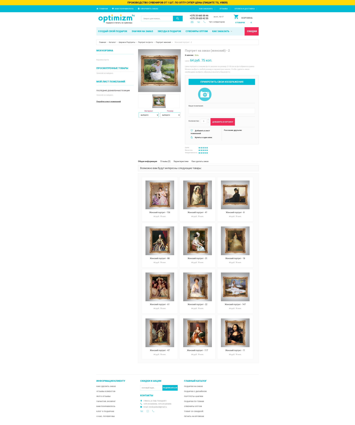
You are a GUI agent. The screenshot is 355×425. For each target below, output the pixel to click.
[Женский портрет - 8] (235, 195)
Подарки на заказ (193, 386)
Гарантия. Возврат (106, 401)
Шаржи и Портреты (127, 42)
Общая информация (147, 161)
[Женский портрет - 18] (235, 240)
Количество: (194, 121)
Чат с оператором (217, 22)
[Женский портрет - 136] (159, 195)
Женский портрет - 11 (235, 350)
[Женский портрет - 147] (235, 287)
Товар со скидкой (193, 411)
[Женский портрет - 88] (159, 240)
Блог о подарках (105, 411)
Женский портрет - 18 (235, 258)
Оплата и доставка (244, 9)
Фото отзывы (103, 396)
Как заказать (206, 9)
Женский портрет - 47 (160, 350)
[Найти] (178, 18)
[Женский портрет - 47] (159, 332)
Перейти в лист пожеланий (108, 101)
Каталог (112, 42)
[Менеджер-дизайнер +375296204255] (205, 22)
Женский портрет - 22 (197, 304)
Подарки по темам (194, 401)
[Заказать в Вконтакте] (198, 22)
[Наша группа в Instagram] (147, 411)
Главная (103, 9)
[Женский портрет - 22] (197, 287)
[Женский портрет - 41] (197, 195)
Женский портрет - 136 (159, 212)
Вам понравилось (124, 9)
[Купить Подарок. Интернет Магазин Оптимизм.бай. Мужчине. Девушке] (116, 19)
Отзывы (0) (165, 161)
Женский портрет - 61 (160, 304)
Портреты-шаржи (193, 396)
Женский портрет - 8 (235, 212)
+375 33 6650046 (150, 404)
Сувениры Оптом (193, 406)
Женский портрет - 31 (197, 258)
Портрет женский (163, 42)
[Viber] (153, 411)
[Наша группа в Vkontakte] (141, 411)
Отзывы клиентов (105, 391)
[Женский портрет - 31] (197, 240)
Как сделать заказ (200, 161)
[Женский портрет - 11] (235, 332)
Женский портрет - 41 (197, 212)
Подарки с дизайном (195, 391)
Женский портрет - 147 (235, 304)
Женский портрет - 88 (160, 258)
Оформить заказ (149, 9)
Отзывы (224, 9)
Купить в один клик (203, 137)
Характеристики (181, 161)
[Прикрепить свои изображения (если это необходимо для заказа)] (204, 95)
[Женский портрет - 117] (197, 332)
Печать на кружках (194, 416)
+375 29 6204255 (164, 404)
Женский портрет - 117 (197, 350)
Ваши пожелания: (196, 106)
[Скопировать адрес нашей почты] (192, 22)
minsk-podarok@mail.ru (158, 407)
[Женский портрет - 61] (159, 287)
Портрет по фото (145, 42)
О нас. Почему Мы (105, 416)
